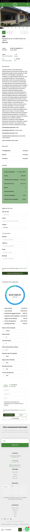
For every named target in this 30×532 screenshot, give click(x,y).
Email (3, 249)
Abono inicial (5, 334)
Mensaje (4, 256)
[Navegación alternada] (28, 1)
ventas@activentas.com (15, 466)
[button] (27, 529)
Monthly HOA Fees (7, 366)
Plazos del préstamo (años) (10, 347)
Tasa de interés (6, 340)
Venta (4, 36)
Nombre (4, 236)
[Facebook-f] (2, 519)
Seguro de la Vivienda (8, 360)
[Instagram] (8, 519)
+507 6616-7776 (15, 462)
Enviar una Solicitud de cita (15, 273)
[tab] (3, 32)
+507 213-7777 (15, 457)
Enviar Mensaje (9, 415)
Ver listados (12, 386)
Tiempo (4, 224)
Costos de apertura (7, 372)
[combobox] (15, 214)
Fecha (4, 218)
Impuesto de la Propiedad (9, 353)
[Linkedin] (5, 519)
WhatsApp (16, 418)
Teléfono (4, 243)
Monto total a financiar (8, 328)
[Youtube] (10, 519)
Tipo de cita (5, 212)
